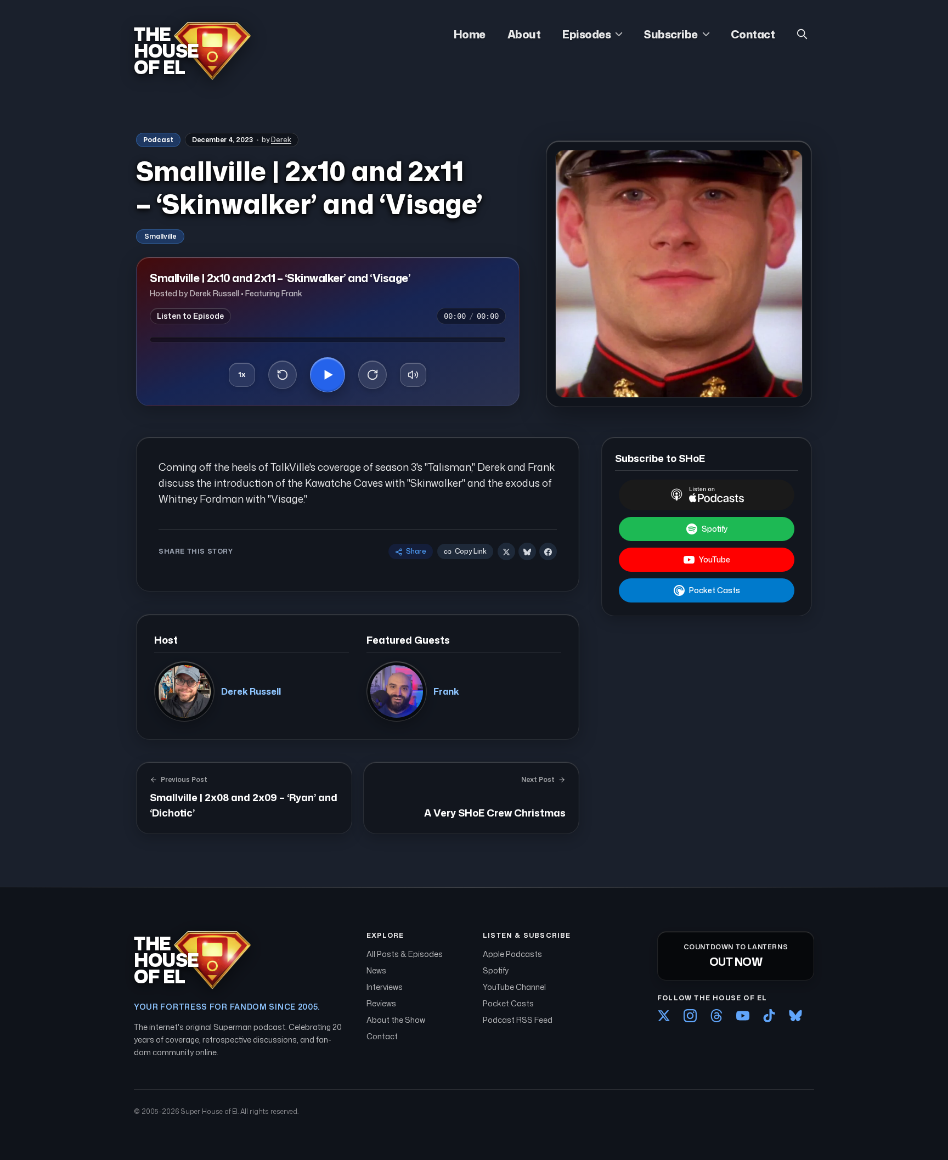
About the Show (395, 1020)
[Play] (327, 374)
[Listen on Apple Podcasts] (706, 495)
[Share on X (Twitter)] (506, 552)
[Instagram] (690, 1015)
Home (470, 34)
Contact (753, 34)
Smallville (160, 236)
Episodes (586, 34)
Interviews (384, 987)
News (376, 970)
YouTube (714, 559)
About (524, 34)
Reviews (381, 1003)
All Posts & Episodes (404, 954)
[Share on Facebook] (548, 552)
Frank (446, 691)
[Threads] (716, 1015)
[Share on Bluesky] (527, 552)
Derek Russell (251, 691)
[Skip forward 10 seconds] (372, 375)
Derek (281, 139)
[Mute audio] (413, 375)
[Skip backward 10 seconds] (282, 375)
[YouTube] (742, 1015)
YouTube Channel (514, 987)
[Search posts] (802, 34)
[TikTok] (769, 1015)
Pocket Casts (714, 590)
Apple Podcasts (512, 954)
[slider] (328, 339)
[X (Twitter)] (663, 1015)
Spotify (714, 528)
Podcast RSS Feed (517, 1020)
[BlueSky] (795, 1015)
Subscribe (671, 34)
